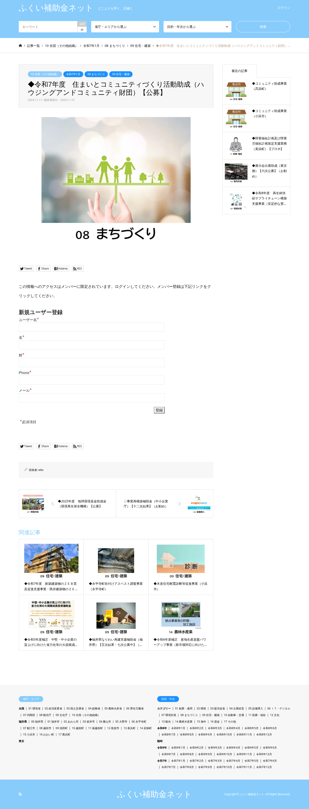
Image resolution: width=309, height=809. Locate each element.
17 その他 (230, 721)
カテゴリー (164, 708)
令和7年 (162, 761)
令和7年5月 (252, 761)
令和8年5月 (252, 728)
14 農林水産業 (184, 721)
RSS (20, 794)
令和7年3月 (215, 761)
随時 (160, 741)
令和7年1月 (73, 74)
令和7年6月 (270, 761)
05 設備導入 (255, 708)
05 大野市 (121, 721)
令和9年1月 (178, 747)
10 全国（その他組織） (45, 74)
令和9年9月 (205, 754)
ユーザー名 (29, 320)
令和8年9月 (205, 734)
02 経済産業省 (53, 708)
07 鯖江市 (29, 728)
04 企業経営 (236, 708)
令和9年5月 (252, 747)
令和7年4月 (233, 761)
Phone (25, 373)
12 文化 (274, 715)
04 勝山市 (105, 721)
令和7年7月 (169, 767)
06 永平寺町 (139, 721)
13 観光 (166, 721)
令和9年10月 (224, 754)
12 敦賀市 (113, 728)
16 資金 (215, 721)
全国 (21, 708)
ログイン (284, 7)
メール (25, 390)
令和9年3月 (215, 747)
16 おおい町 (46, 734)
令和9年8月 (187, 754)
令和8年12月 (264, 734)
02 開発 (201, 708)
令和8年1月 (178, 728)
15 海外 (201, 721)
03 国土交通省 (75, 708)
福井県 (23, 721)
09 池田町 (62, 728)
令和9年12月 (264, 754)
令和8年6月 (270, 728)
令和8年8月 (187, 734)
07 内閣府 (29, 715)
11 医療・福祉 (257, 715)
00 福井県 (37, 721)
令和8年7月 (169, 734)
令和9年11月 (244, 754)
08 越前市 (45, 728)
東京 (21, 741)
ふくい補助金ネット (154, 794)
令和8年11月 (244, 734)
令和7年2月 (197, 761)
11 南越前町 (95, 728)
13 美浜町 (129, 728)
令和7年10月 (224, 767)
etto (40, 470)
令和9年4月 (233, 747)
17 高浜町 (64, 734)
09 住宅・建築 (121, 74)
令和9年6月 (270, 747)
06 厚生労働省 (135, 708)
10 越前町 (78, 728)
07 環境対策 (169, 715)
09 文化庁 (62, 715)
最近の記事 (239, 71)
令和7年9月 (205, 767)
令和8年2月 (197, 728)
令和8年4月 (233, 728)
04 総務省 (94, 708)
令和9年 (162, 747)
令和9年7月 (169, 754)
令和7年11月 (244, 767)
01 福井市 (53, 721)
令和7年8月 (187, 767)
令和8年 (162, 728)
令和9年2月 (197, 747)
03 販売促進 (217, 708)
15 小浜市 (29, 734)
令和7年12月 (264, 767)
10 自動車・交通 (234, 715)
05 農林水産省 (113, 708)
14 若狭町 (146, 728)
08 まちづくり (96, 74)
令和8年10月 (224, 734)
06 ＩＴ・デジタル (278, 708)
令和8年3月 (215, 728)
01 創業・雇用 (184, 708)
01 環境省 (34, 708)
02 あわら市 (71, 721)
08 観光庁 (45, 715)
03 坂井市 (89, 721)
